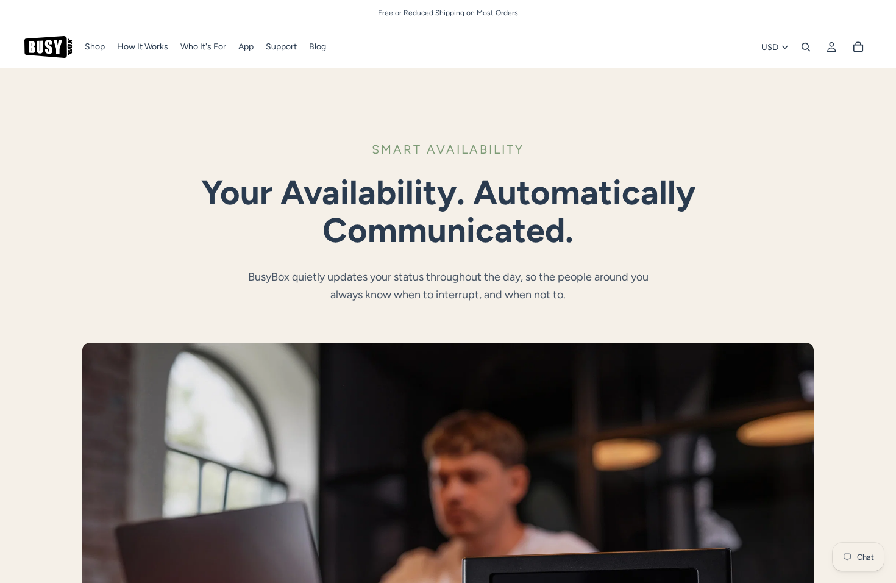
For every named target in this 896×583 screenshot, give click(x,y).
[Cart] (858, 47)
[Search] (805, 47)
